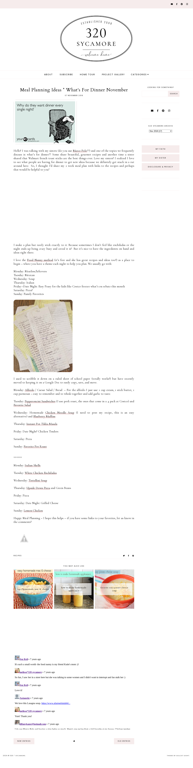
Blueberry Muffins (44, 416)
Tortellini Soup (37, 480)
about (48, 74)
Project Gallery (113, 74)
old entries (124, 741)
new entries (24, 741)
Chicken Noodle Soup (59, 412)
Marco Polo (80, 151)
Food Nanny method (40, 260)
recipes (18, 556)
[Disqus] (74, 691)
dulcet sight (182, 756)
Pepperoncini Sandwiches (40, 401)
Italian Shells (32, 465)
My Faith (161, 149)
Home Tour (87, 74)
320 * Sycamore (17, 756)
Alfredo (29, 390)
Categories (139, 74)
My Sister (160, 158)
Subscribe (66, 74)
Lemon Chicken (33, 510)
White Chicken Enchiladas (41, 473)
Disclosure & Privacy (160, 167)
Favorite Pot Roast (35, 446)
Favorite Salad (22, 405)
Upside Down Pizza (38, 488)
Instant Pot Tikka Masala (41, 424)
